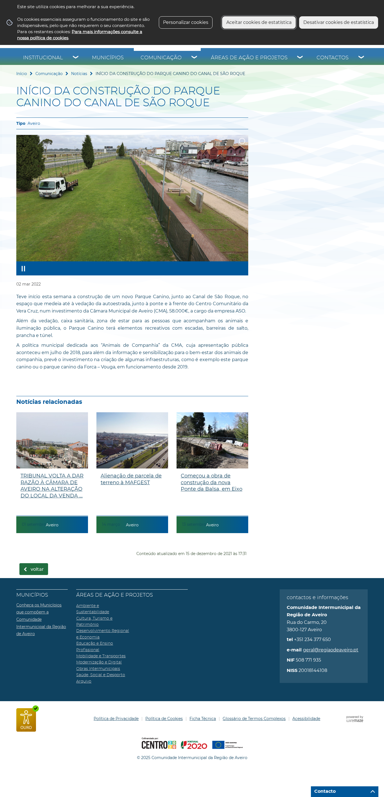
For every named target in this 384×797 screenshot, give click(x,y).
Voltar (37, 569)
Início (21, 73)
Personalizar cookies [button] (185, 22)
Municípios (108, 57)
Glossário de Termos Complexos (254, 718)
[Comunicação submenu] (194, 58)
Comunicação (161, 57)
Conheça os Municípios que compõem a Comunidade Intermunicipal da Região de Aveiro (41, 619)
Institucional (43, 57)
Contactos (333, 57)
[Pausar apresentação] (23, 268)
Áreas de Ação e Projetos (249, 57)
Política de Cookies (164, 718)
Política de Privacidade (116, 718)
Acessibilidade (306, 718)
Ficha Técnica (202, 718)
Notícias (79, 73)
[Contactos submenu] (361, 58)
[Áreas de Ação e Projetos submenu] (300, 58)
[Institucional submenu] (76, 58)
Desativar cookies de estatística (338, 22)
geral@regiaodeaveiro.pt (330, 650)
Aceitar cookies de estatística (259, 22)
